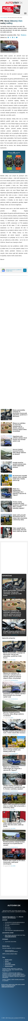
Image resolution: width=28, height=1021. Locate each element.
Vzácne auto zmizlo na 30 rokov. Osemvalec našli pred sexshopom (14, 862)
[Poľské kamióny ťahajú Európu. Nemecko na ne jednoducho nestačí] (14, 840)
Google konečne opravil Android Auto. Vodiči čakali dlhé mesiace (19, 465)
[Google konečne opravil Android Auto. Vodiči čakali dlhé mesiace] (6, 472)
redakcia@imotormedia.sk (18, 930)
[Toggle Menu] (25, 13)
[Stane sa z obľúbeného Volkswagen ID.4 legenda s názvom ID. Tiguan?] (6, 498)
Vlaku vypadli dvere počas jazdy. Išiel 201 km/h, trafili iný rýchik (20, 529)
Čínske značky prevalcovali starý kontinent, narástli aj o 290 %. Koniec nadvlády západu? (20, 505)
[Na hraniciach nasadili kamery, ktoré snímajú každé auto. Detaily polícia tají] (6, 485)
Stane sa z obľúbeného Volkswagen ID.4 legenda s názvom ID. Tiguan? (19, 492)
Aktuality (5, 17)
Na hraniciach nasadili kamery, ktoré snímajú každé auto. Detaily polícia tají (20, 478)
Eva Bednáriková (14, 617)
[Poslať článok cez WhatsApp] (14, 37)
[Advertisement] (14, 344)
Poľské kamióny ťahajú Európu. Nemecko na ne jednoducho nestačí (14, 843)
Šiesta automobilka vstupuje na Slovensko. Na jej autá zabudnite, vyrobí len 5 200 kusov (20, 413)
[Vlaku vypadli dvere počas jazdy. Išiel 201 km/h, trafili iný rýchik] (6, 537)
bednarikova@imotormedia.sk (18, 922)
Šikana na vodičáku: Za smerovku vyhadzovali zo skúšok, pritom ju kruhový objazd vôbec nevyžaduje (20, 427)
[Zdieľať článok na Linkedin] (12, 37)
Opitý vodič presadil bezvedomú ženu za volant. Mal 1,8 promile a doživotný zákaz (20, 517)
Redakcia (23, 35)
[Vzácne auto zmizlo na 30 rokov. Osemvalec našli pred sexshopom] (14, 859)
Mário (12, 717)
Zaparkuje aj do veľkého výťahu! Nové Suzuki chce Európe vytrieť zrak (20, 439)
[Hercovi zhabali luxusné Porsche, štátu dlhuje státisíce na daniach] (6, 459)
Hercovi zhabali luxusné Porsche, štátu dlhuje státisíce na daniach (19, 452)
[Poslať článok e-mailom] (16, 37)
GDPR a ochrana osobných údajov (9, 953)
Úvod (1, 17)
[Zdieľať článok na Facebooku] (8, 37)
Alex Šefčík (13, 597)
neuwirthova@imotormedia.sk (11, 951)
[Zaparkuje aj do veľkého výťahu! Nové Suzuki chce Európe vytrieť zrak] (6, 445)
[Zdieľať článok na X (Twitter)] (10, 37)
